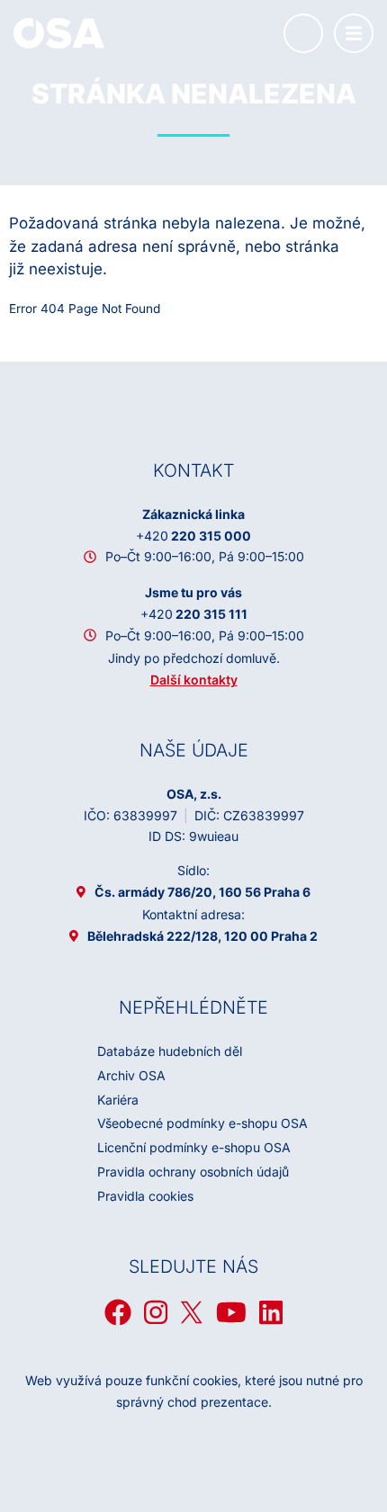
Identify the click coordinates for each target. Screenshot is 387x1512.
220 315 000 (193, 535)
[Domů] (59, 32)
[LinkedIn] (271, 1312)
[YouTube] (231, 1312)
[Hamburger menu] (354, 33)
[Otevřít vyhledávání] (303, 33)
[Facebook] (117, 1312)
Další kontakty (194, 679)
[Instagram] (155, 1312)
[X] (191, 1312)
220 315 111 (194, 614)
